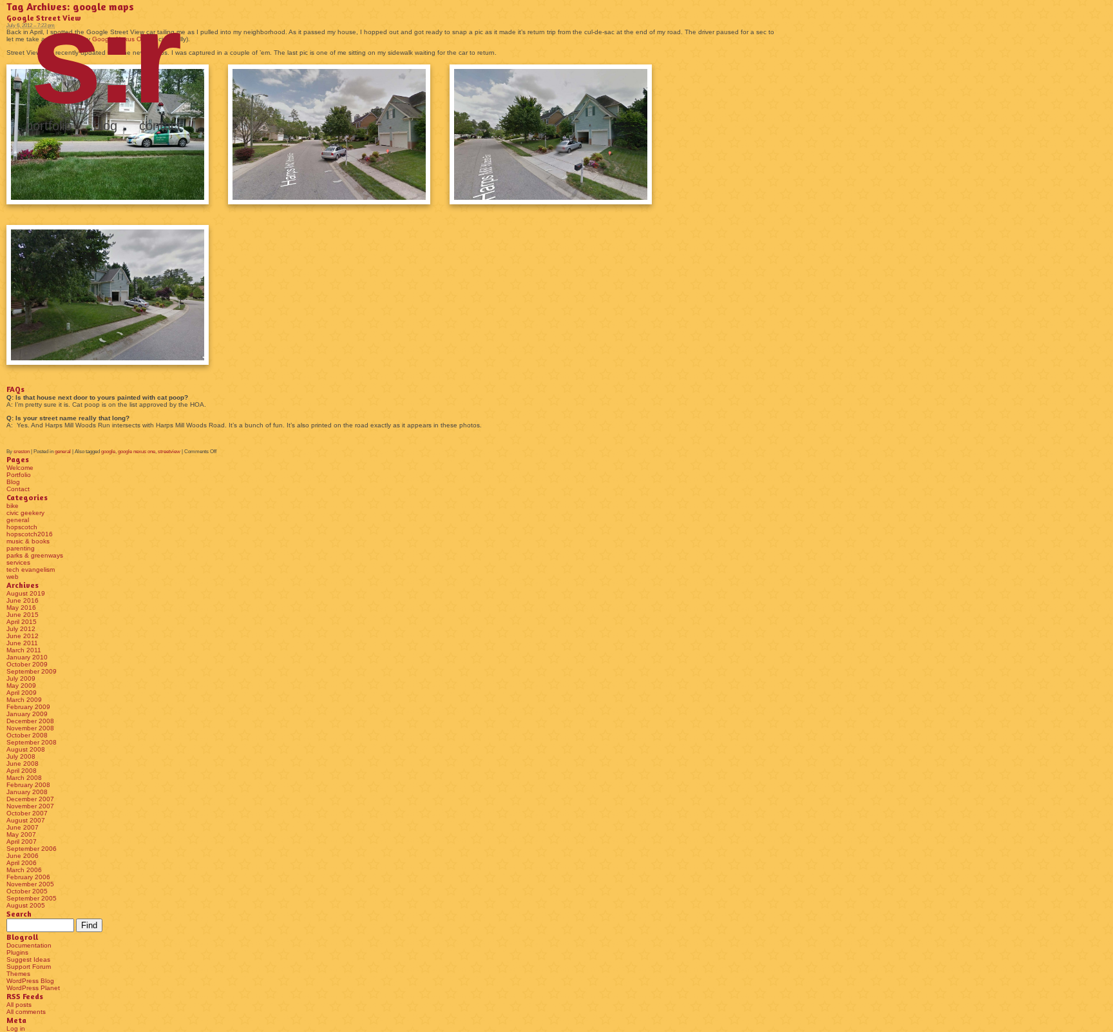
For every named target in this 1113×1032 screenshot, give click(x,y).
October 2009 (27, 664)
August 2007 (25, 820)
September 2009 (31, 671)
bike (12, 505)
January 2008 (27, 791)
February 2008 (28, 784)
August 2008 (25, 749)
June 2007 (22, 827)
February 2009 (28, 706)
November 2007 (30, 806)
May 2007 (21, 834)
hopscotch (21, 527)
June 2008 (22, 763)
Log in (15, 1028)
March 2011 (23, 650)
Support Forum (28, 966)
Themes (18, 973)
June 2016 (22, 600)
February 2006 (28, 877)
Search (19, 914)
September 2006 (31, 848)
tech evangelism (30, 569)
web (12, 576)
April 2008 (21, 770)
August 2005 (25, 905)
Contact (160, 126)
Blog (105, 126)
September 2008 (31, 742)
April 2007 (21, 841)
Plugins (17, 952)
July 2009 (20, 678)
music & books (28, 541)
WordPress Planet (33, 987)
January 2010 (27, 657)
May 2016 (21, 607)
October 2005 (27, 891)
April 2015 (21, 621)
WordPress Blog (30, 980)
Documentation (29, 945)
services (18, 562)
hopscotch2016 (29, 534)
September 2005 (31, 898)
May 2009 (21, 685)
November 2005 (30, 884)
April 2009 (21, 692)
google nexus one (136, 451)
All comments (26, 1011)
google (108, 451)
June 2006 (22, 855)
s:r (103, 58)
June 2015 (22, 614)
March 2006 (24, 869)
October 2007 (27, 813)
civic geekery (25, 512)
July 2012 (20, 628)
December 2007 (30, 799)
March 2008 (24, 777)
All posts (19, 1004)
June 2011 (22, 643)
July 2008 (20, 756)
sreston (22, 451)
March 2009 (24, 699)
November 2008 (30, 728)
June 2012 (22, 635)
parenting (20, 548)
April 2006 (21, 862)
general (63, 451)
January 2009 (27, 713)
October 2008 (27, 735)
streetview (169, 451)
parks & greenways (34, 555)
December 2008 (30, 721)
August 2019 (25, 593)
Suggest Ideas (28, 959)
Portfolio (48, 126)
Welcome (19, 467)
